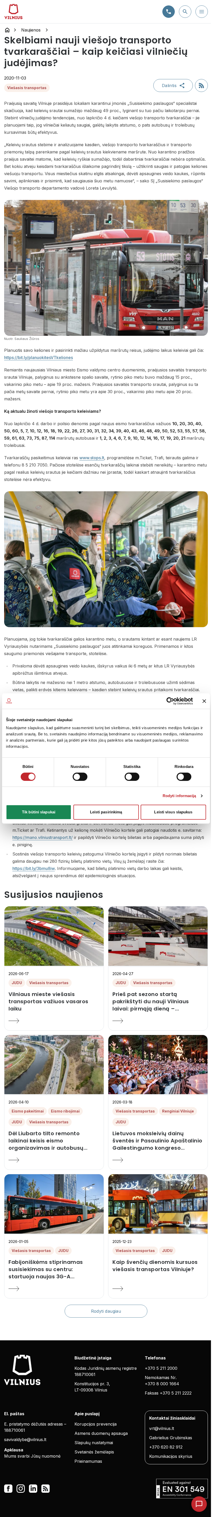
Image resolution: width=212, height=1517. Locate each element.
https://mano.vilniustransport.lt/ (42, 837)
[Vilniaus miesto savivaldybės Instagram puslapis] (21, 1488)
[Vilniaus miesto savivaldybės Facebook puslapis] (8, 1488)
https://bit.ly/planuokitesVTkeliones (38, 357)
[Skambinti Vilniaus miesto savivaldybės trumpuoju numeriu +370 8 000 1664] (168, 11)
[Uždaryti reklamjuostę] (204, 701)
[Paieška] (185, 11)
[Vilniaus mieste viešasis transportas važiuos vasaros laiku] (54, 1020)
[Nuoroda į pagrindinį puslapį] (7, 30)
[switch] (80, 777)
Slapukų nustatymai (93, 1442)
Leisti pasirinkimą (106, 812)
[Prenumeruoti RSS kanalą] (201, 85)
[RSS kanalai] (45, 1488)
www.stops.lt (91, 457)
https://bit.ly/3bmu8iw (33, 868)
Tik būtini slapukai (38, 812)
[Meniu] (201, 11)
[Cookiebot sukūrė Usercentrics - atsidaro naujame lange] (170, 701)
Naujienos (31, 30)
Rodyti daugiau (106, 1311)
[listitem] (54, 1001)
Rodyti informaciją (179, 795)
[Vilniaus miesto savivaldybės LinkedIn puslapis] (33, 1488)
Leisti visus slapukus (173, 812)
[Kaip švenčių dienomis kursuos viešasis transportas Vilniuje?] (157, 1288)
